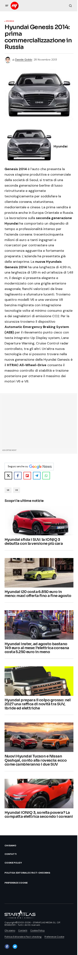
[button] (7, 5)
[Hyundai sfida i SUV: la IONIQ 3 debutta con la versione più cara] (39, 520)
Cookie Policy (13, 862)
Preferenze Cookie (16, 882)
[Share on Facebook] (18, 475)
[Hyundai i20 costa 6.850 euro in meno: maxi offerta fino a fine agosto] (39, 573)
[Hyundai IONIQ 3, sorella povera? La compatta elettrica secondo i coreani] (39, 793)
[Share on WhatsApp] (46, 475)
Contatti (10, 854)
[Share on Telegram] (37, 475)
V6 (8, 490)
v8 (16, 490)
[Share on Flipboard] (27, 475)
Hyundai (10, 21)
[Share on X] (8, 475)
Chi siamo (10, 845)
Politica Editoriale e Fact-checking (27, 872)
